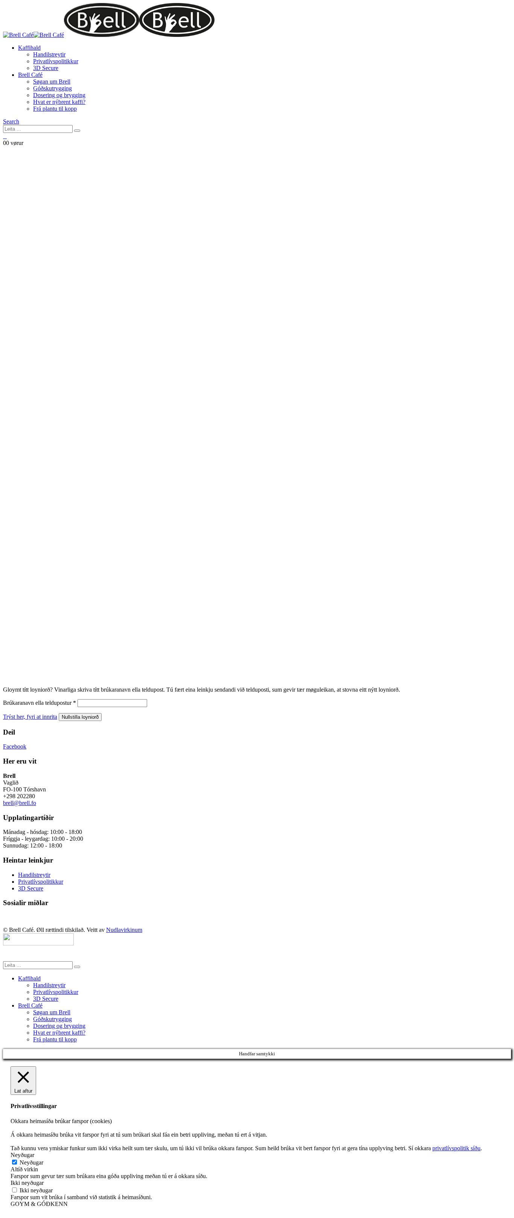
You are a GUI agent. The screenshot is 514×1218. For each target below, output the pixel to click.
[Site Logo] (108, 35)
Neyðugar (31, 1162)
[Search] (77, 131)
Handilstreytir (49, 54)
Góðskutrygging (52, 88)
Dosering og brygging (59, 95)
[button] (11, 121)
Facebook (14, 746)
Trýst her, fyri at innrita (30, 716)
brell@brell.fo (19, 803)
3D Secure (45, 68)
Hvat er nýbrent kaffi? (59, 102)
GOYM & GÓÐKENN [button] (39, 1204)
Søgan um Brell (51, 81)
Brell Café (30, 75)
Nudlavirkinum (124, 930)
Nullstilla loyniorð (80, 717)
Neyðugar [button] (22, 1155)
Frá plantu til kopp (55, 108)
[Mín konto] (5, 136)
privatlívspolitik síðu (456, 1148)
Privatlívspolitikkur (55, 61)
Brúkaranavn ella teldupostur (39, 703)
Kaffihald (29, 47)
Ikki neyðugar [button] (27, 1183)
